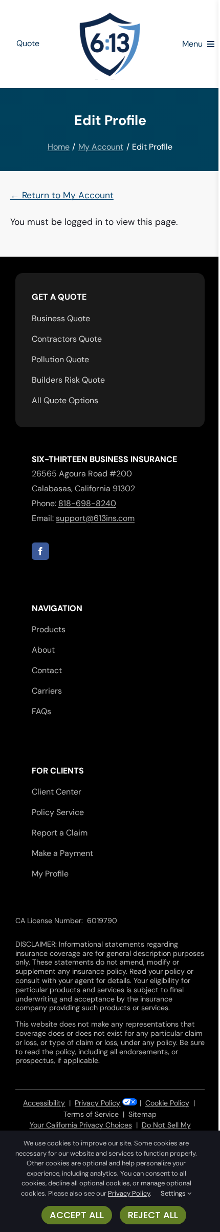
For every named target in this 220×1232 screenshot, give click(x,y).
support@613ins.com (95, 518)
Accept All (77, 1214)
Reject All (153, 1214)
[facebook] (40, 551)
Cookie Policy (167, 1103)
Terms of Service (91, 1114)
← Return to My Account (62, 195)
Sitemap (142, 1114)
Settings (174, 1193)
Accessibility (44, 1103)
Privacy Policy (97, 1103)
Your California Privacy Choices (81, 1125)
